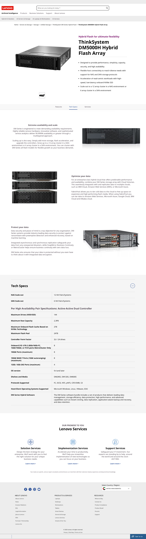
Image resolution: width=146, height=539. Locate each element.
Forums (97, 511)
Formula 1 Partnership (22, 521)
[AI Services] (60, 18)
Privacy (66, 532)
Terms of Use (78, 532)
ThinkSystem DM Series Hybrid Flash (65, 25)
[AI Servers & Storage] (31, 18)
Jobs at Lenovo (19, 514)
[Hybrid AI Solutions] (15, 18)
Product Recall (99, 508)
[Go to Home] (8, 8)
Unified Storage (46, 25)
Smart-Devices (59, 511)
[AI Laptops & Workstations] (50, 18)
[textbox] (117, 488)
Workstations (59, 505)
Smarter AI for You (60, 521)
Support (97, 514)
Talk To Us (139, 536)
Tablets (57, 508)
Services (88, 107)
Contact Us (98, 502)
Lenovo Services (60, 518)
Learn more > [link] (30, 464)
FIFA (16, 518)
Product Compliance (101, 505)
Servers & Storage (26, 25)
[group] (42, 95)
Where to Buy (99, 498)
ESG (16, 508)
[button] (107, 8)
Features (58, 107)
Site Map (71, 532)
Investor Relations (20, 505)
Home (16, 25)
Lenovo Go (18, 524)
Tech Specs (73, 107)
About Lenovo (19, 498)
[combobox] (71, 8)
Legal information (20, 511)
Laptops (57, 498)
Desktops (58, 502)
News (17, 502)
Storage (36, 25)
